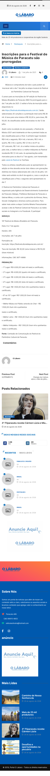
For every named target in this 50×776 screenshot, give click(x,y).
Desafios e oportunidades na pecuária (31, 747)
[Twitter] (34, 5)
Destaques (18, 44)
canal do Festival (12, 160)
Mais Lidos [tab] (25, 453)
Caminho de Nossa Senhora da (31, 696)
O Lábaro (12, 72)
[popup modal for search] (44, 26)
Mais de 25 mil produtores (29, 713)
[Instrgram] (39, 5)
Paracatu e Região (24, 461)
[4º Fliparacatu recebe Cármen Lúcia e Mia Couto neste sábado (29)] (10, 730)
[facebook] (30, 5)
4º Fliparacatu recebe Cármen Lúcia (33, 730)
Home (7, 44)
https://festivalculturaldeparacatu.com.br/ (21, 110)
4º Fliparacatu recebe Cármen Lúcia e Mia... (24, 423)
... (18, 463)
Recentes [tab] (10, 453)
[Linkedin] (43, 5)
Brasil (19, 477)
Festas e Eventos (22, 68)
